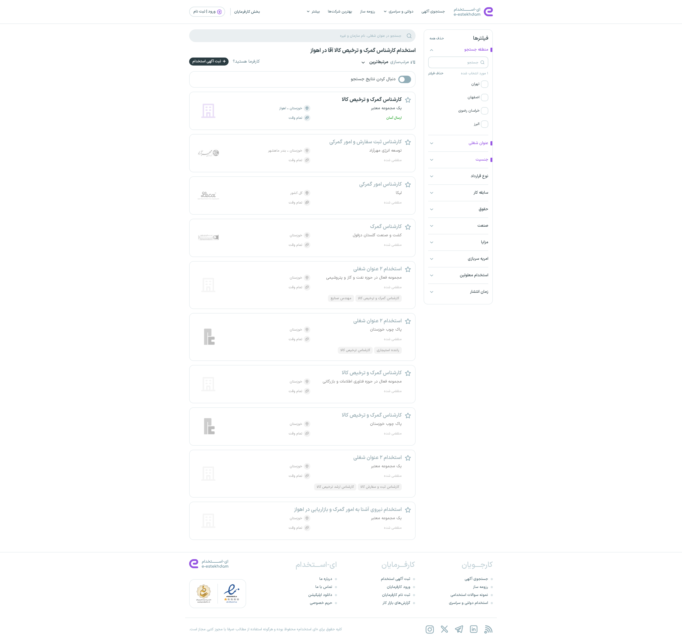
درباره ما (325, 579)
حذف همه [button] (436, 38)
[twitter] (444, 629)
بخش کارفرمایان (247, 12)
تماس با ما (323, 587)
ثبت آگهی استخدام (207, 61)
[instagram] (429, 629)
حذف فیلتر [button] (435, 73)
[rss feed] (488, 629)
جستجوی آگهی (433, 11)
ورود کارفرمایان (398, 587)
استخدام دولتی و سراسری (468, 603)
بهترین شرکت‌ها (340, 11)
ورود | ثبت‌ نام (204, 11)
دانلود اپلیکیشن (320, 595)
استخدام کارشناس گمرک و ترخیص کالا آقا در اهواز (363, 51)
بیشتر (316, 11)
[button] (458, 84)
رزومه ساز (367, 11)
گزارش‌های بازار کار (396, 603)
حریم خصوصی (321, 603)
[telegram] (459, 629)
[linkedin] (473, 629)
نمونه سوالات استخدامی (469, 595)
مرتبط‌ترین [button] (378, 62)
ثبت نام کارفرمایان (396, 595)
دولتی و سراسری (401, 11)
